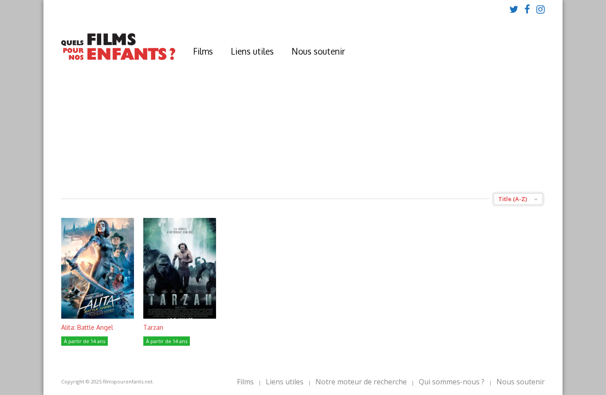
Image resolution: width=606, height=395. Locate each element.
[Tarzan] (179, 316)
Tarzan (153, 327)
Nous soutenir (318, 51)
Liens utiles (252, 51)
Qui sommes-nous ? (451, 381)
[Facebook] (527, 9)
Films (203, 51)
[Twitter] (513, 9)
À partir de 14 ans (84, 341)
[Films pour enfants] (118, 58)
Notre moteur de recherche (361, 381)
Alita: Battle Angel (87, 327)
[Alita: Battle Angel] (97, 316)
